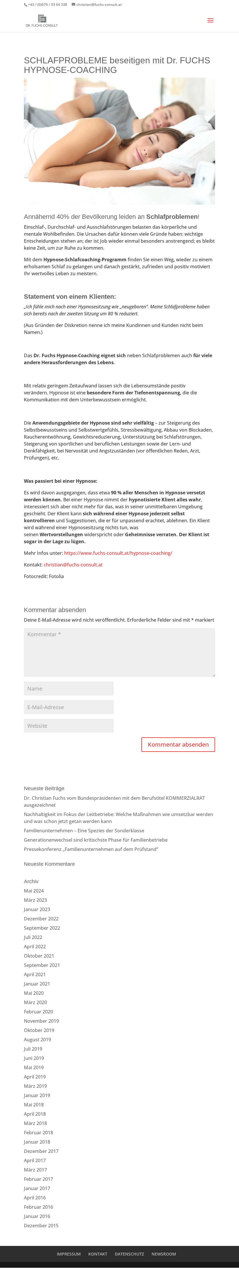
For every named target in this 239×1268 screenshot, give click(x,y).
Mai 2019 (34, 1067)
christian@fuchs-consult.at (73, 564)
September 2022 (42, 928)
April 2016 (35, 1197)
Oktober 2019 (39, 1030)
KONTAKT (97, 1254)
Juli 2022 (33, 937)
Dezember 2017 (41, 1151)
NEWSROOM (164, 1254)
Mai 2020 (34, 993)
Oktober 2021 (39, 956)
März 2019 (35, 1086)
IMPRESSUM (69, 1254)
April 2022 (35, 946)
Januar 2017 (37, 1188)
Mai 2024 (34, 891)
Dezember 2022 (41, 918)
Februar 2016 (38, 1207)
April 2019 (35, 1077)
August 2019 (37, 1039)
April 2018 (35, 1114)
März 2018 (35, 1123)
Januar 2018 (37, 1142)
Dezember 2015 (41, 1225)
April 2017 (35, 1160)
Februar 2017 (38, 1179)
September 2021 (42, 965)
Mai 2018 (34, 1104)
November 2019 (41, 1021)
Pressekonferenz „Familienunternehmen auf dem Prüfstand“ (91, 849)
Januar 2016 (37, 1216)
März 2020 (35, 1002)
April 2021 (35, 974)
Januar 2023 (37, 909)
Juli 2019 (33, 1049)
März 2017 (35, 1170)
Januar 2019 (37, 1095)
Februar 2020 (38, 1011)
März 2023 (35, 900)
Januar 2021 (37, 984)
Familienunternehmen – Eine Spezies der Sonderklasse (84, 830)
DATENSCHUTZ (129, 1254)
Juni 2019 (34, 1058)
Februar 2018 (38, 1132)
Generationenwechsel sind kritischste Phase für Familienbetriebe (96, 840)
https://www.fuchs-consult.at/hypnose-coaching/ (118, 553)
